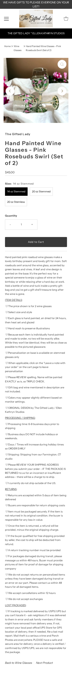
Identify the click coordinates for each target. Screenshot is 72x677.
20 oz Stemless (16, 201)
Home (7, 46)
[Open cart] (66, 19)
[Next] (62, 91)
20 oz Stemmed (41, 191)
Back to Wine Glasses (18, 663)
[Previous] (10, 91)
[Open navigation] (6, 19)
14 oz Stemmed (16, 191)
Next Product (44, 663)
